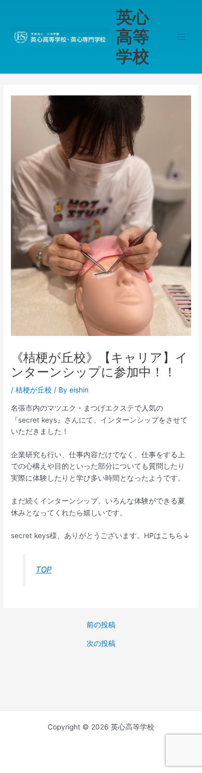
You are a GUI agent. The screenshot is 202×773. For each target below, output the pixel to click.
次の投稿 (101, 644)
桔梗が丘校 (34, 390)
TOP (44, 569)
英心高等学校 (132, 37)
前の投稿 (101, 625)
